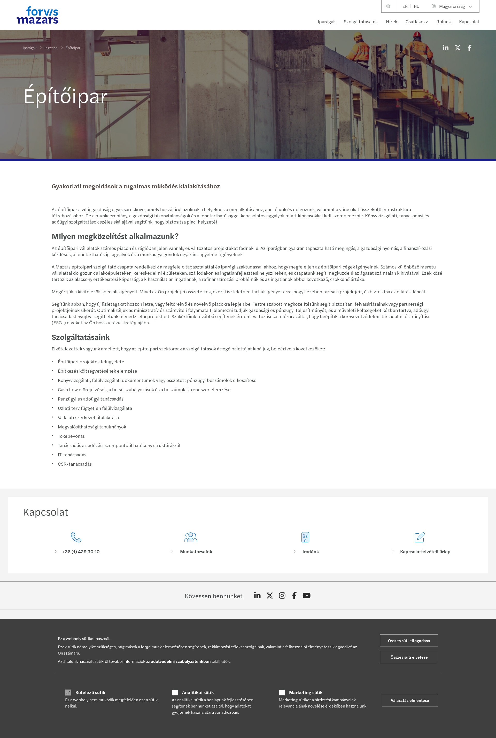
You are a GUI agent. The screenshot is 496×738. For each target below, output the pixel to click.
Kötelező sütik (90, 692)
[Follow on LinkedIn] (257, 595)
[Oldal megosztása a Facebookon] (469, 47)
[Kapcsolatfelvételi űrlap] (420, 543)
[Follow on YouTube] (306, 595)
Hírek (391, 21)
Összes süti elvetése (409, 657)
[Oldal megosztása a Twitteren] (457, 47)
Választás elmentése (410, 700)
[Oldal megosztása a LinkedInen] (446, 47)
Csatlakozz (417, 21)
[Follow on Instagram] (282, 595)
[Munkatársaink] (191, 543)
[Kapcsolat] (76, 543)
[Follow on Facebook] (294, 595)
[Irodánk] (305, 543)
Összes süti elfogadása (409, 640)
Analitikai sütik (198, 692)
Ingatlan (51, 47)
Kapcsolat (469, 21)
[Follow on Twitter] (269, 595)
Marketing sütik (306, 692)
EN (405, 6)
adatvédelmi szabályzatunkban (181, 661)
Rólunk (443, 21)
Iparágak (327, 21)
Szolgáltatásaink (361, 21)
